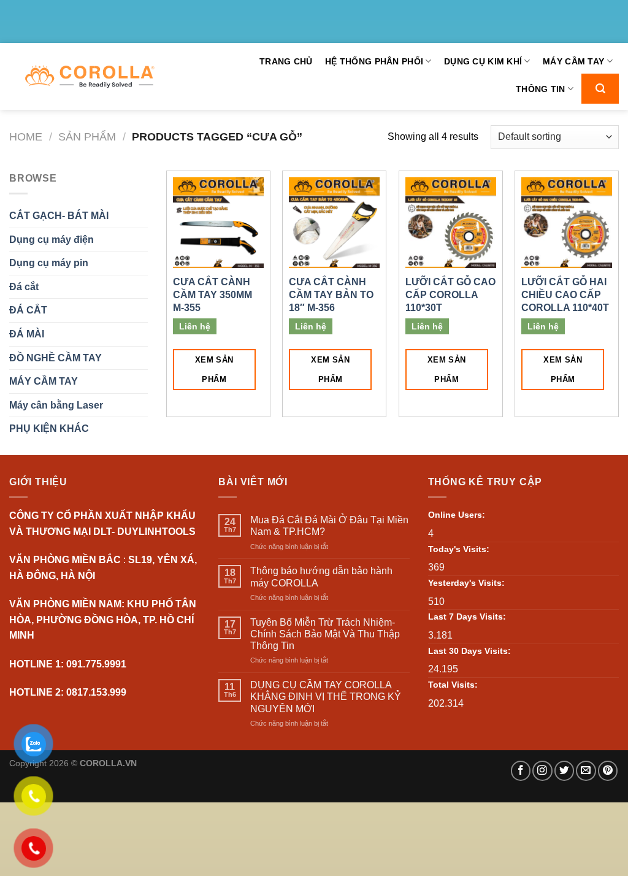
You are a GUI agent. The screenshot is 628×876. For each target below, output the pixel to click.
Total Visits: (453, 685)
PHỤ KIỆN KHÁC (49, 428)
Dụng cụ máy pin (48, 263)
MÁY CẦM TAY (43, 381)
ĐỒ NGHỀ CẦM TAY (55, 358)
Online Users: (456, 515)
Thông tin (540, 89)
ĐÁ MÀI (26, 334)
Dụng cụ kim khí (483, 61)
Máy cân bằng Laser (56, 405)
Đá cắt (24, 287)
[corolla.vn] (89, 76)
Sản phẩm (87, 136)
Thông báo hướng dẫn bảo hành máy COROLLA (321, 577)
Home (25, 136)
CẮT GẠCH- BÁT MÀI (59, 215)
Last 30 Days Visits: (469, 651)
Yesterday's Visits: (466, 583)
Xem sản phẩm (214, 369)
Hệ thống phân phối (374, 61)
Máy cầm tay (573, 61)
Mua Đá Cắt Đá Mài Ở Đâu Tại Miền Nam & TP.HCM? (329, 526)
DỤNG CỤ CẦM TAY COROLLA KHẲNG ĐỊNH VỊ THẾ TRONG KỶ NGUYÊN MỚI (325, 696)
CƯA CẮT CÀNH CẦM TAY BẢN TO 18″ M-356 (331, 295)
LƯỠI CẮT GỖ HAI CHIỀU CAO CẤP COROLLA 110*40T (565, 295)
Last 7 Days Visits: (467, 616)
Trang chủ (286, 61)
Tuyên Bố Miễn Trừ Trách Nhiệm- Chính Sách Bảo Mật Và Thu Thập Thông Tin (325, 634)
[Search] (600, 89)
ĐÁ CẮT (28, 310)
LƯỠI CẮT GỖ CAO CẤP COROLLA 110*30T (450, 295)
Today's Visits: (458, 549)
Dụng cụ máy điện (51, 239)
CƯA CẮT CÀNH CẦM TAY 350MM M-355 (212, 295)
